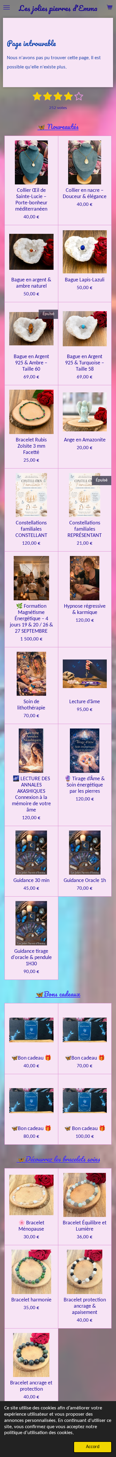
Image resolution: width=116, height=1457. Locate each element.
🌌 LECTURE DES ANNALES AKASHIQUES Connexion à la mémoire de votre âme (31, 794)
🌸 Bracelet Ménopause (31, 1226)
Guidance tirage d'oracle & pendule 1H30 (31, 958)
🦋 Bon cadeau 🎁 (84, 1129)
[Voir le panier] (109, 7)
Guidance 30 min (31, 880)
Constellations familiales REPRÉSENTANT (85, 529)
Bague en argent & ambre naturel (31, 283)
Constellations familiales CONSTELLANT (31, 529)
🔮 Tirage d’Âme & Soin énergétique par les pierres (85, 785)
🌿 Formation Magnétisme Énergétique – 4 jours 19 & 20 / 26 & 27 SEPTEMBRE (31, 619)
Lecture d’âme (84, 702)
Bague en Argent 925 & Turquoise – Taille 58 (84, 363)
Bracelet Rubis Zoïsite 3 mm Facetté (31, 446)
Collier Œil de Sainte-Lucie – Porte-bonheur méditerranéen (31, 200)
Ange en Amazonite (85, 440)
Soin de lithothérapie (31, 705)
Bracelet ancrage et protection (31, 1386)
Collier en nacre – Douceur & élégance (84, 194)
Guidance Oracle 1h (85, 880)
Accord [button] (92, 1447)
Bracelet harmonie (31, 1300)
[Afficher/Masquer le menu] (6, 7)
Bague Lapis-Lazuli (84, 280)
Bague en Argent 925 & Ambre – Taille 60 (31, 363)
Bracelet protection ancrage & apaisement (85, 1306)
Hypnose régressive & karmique (85, 609)
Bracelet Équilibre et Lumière (84, 1226)
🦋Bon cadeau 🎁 (31, 1058)
